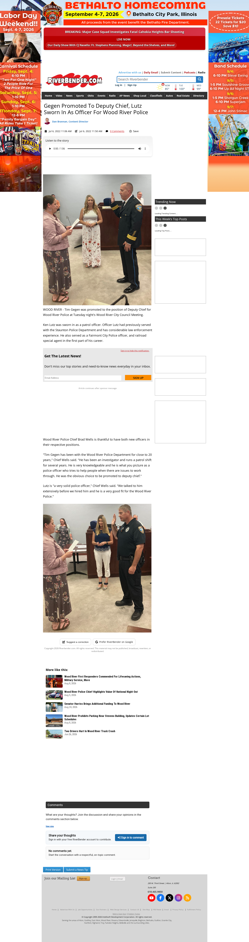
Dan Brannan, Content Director (70, 121)
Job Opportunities (85, 909)
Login (113, 879)
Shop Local (139, 95)
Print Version (53, 869)
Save (135, 131)
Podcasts (189, 72)
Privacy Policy (177, 909)
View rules (50, 826)
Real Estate (183, 95)
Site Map (146, 909)
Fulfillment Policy (194, 909)
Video (59, 95)
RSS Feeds (157, 909)
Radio (201, 72)
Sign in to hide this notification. (135, 350)
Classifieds (156, 95)
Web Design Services (118, 909)
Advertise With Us (67, 909)
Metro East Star (119, 914)
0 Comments (117, 131)
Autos (169, 95)
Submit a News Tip (77, 869)
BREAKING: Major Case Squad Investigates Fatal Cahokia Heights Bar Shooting (124, 32)
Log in (118, 85)
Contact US (134, 909)
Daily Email (151, 72)
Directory (198, 95)
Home (48, 95)
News (69, 95)
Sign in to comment (132, 837)
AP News (124, 95)
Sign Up (132, 85)
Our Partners (101, 909)
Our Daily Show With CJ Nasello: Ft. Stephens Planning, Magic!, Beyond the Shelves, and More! (111, 45)
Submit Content (171, 72)
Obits (91, 95)
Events (101, 95)
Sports (80, 95)
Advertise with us (130, 72)
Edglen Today (134, 914)
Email (120, 879)
